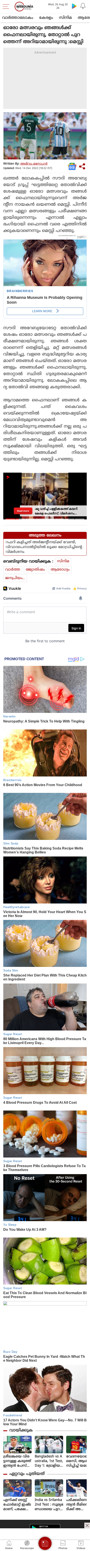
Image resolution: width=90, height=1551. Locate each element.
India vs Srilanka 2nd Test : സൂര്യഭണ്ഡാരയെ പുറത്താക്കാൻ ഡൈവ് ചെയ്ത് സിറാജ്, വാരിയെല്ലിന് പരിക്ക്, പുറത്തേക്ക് (49, 1505)
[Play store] (74, 6)
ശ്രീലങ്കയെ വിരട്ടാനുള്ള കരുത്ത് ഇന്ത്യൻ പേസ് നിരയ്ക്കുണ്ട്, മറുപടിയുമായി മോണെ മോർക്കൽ (17, 1461)
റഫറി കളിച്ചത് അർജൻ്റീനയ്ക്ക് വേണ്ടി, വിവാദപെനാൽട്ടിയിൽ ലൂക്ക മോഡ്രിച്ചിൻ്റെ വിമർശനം (44, 547)
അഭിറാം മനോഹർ (33, 164)
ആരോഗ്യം (60, 569)
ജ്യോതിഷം (35, 569)
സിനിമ (65, 17)
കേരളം (46, 17)
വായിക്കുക (21, 1430)
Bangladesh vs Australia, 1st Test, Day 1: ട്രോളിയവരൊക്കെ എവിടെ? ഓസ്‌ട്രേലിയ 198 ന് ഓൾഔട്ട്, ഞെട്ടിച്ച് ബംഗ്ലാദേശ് (49, 1461)
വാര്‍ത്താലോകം (17, 17)
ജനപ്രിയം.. (15, 578)
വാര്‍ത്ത (12, 569)
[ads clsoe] (87, 1525)
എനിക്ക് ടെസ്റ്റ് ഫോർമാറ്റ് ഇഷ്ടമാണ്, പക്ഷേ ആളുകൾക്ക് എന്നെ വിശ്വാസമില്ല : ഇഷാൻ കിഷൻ (17, 1505)
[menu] (7, 6)
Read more (23, 510)
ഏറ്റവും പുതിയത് (27, 1473)
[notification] (83, 6)
